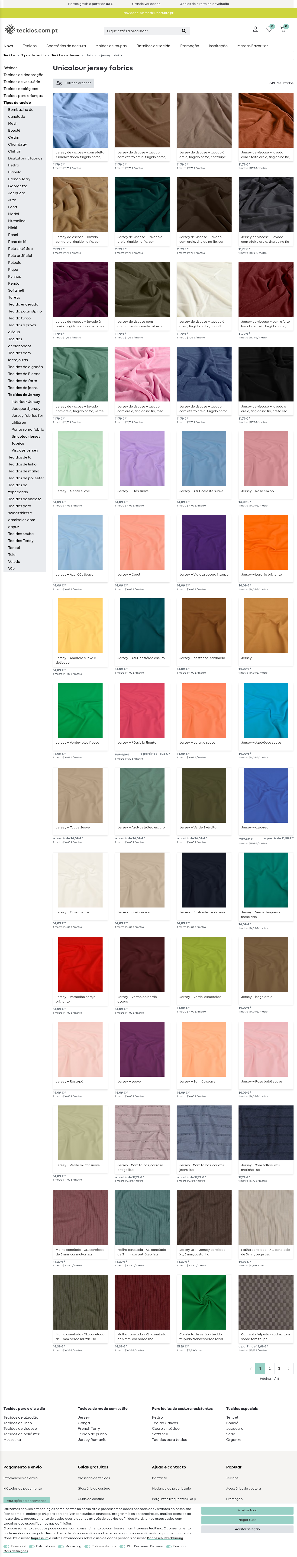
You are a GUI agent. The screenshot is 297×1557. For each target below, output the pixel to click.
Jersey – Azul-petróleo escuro (141, 658)
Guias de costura (91, 1499)
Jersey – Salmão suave (197, 1081)
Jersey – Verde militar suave (78, 1165)
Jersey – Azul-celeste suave (201, 491)
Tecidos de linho (22, 464)
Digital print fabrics (25, 158)
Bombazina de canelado (20, 113)
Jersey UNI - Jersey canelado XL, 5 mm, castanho (202, 1252)
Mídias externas (104, 1546)
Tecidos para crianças (23, 96)
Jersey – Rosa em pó (257, 491)
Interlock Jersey (26, 402)
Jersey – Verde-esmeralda (200, 997)
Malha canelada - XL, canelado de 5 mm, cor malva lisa (80, 1252)
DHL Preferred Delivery (145, 1546)
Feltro (13, 165)
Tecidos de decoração (23, 75)
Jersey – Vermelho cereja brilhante (76, 999)
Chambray (17, 144)
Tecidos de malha (23, 471)
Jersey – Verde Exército (197, 827)
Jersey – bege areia (256, 997)
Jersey (246, 658)
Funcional (180, 1546)
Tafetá (14, 297)
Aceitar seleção (247, 1529)
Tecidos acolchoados (20, 342)
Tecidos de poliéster (26, 478)
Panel (13, 235)
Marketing (73, 1546)
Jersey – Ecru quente (72, 912)
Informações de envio (20, 1478)
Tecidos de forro (22, 381)
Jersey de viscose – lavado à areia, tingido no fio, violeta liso (80, 324)
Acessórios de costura (243, 1488)
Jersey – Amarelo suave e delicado (76, 660)
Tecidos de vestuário (21, 82)
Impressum (39, 1538)
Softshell (16, 290)
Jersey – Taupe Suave (73, 827)
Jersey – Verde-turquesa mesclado (260, 915)
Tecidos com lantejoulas (19, 356)
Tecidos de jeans (23, 388)
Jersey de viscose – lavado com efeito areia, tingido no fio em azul (203, 409)
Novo (8, 46)
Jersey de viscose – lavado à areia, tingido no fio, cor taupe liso (202, 155)
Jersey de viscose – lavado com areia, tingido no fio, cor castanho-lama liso (78, 239)
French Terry (19, 179)
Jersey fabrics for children (27, 419)
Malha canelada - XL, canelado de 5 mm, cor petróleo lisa (141, 1252)
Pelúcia (14, 262)
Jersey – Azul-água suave (261, 742)
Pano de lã (17, 242)
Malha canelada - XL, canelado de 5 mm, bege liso (265, 1252)
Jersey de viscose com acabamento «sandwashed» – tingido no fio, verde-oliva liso (141, 324)
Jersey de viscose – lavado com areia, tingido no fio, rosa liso (140, 409)
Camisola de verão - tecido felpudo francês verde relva (201, 1337)
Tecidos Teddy (21, 541)
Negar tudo (247, 1520)
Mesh (12, 123)
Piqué (13, 269)
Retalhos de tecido (153, 46)
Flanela (14, 172)
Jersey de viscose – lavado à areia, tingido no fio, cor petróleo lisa (139, 239)
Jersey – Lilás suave (133, 491)
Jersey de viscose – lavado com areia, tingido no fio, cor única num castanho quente (201, 239)
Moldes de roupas (111, 46)
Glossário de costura (94, 1488)
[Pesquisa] (184, 31)
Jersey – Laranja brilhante (261, 574)
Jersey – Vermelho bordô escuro (137, 999)
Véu (11, 568)
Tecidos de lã (19, 457)
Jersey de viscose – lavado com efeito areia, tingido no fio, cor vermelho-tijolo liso (265, 155)
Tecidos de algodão (25, 367)
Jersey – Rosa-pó (69, 1081)
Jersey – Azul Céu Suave (75, 574)
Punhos (14, 276)
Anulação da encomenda (26, 1501)
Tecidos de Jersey (65, 55)
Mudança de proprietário (171, 1488)
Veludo (14, 562)
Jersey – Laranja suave (197, 742)
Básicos (10, 68)
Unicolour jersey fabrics (26, 440)
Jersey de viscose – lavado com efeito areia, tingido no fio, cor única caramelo (141, 155)
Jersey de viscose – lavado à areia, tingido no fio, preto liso (264, 409)
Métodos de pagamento (22, 1488)
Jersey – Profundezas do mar (202, 912)
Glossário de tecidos (94, 1478)
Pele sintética (20, 249)
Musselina (17, 221)
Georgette (17, 186)
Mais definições (15, 1551)
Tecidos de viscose (25, 499)
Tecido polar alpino (25, 311)
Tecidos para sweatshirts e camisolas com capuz (21, 516)
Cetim (13, 137)
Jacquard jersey (26, 409)
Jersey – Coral (128, 574)
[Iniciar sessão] (255, 29)
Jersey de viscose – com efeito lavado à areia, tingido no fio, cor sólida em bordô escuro (265, 324)
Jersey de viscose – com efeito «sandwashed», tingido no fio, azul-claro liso (80, 155)
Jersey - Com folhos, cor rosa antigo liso (140, 1168)
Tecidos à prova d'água (22, 328)
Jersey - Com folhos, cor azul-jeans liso (202, 1168)
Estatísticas (45, 1546)
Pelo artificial (20, 256)
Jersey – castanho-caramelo (202, 658)
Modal (13, 214)
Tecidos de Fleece (24, 374)
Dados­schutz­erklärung (165, 1538)
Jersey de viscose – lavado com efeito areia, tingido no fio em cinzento (265, 239)
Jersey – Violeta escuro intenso (204, 574)
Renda (13, 283)
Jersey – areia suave (133, 912)
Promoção (189, 46)
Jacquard (16, 193)
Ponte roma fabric (28, 429)
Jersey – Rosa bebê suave (261, 1081)
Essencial (18, 1546)
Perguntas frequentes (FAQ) (174, 1499)
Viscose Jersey (25, 450)
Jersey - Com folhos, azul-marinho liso (261, 1168)
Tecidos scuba (21, 534)
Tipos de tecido (33, 55)
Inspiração (218, 46)
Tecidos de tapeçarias (18, 488)
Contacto (159, 1478)
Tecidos (30, 46)
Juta (12, 200)
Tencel (14, 548)
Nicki (12, 228)
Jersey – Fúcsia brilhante (136, 742)
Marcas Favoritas (252, 46)
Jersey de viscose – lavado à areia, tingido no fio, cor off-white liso (201, 324)
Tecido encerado (23, 304)
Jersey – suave (129, 1081)
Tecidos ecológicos (20, 89)
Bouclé (14, 130)
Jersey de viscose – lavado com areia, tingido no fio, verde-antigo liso (80, 409)
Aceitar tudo (247, 1510)
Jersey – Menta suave (73, 491)
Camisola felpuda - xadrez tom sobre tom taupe (265, 1337)
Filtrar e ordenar (78, 83)
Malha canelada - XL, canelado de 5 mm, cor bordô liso (141, 1337)
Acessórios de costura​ (66, 46)
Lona (12, 207)
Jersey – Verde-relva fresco (77, 742)
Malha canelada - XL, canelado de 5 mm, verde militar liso (80, 1337)
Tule (12, 555)
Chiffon (14, 151)
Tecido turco (19, 318)
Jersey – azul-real (255, 827)
